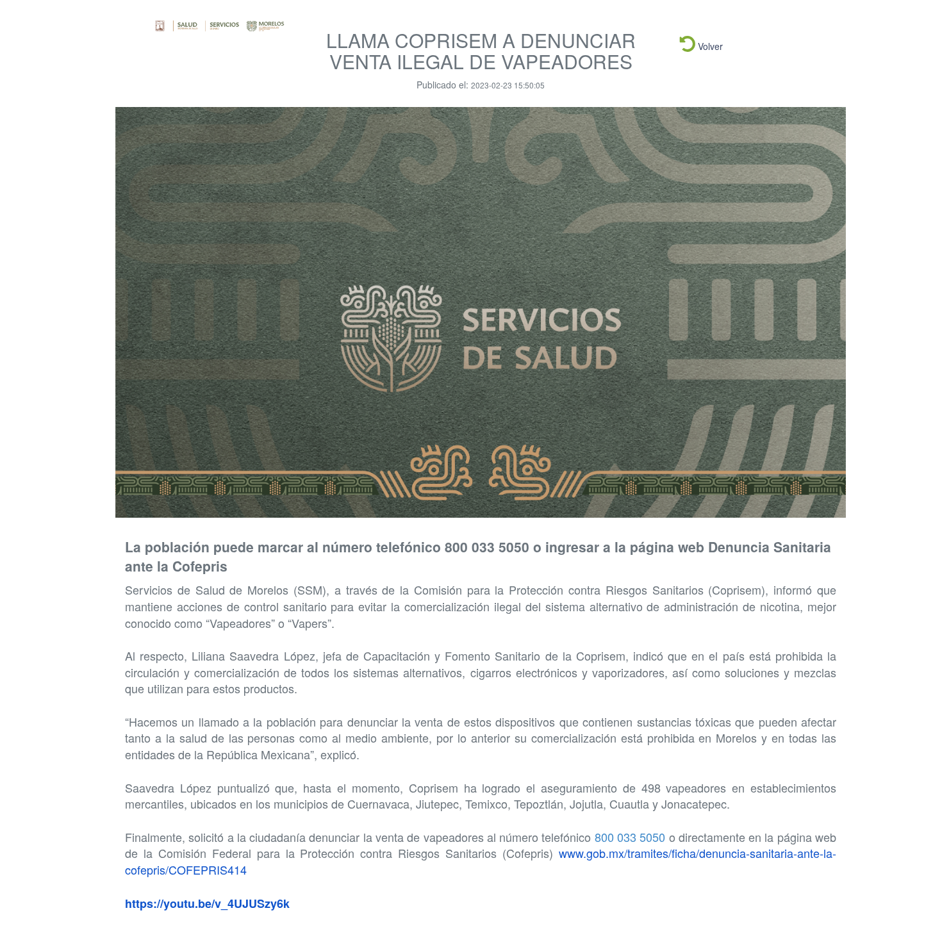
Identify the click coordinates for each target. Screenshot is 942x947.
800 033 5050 (630, 836)
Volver (709, 46)
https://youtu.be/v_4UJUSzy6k (207, 903)
